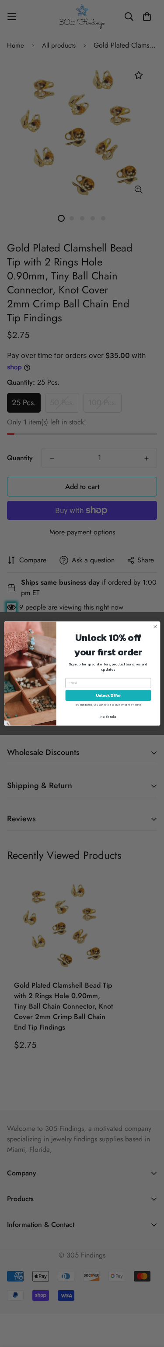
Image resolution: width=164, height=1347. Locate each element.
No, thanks (108, 716)
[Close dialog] (154, 626)
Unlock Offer (107, 695)
